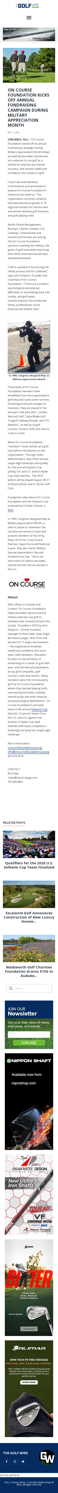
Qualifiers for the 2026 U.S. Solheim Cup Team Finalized (29, 864)
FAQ (6, 1482)
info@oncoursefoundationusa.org (28, 752)
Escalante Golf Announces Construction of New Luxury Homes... (29, 917)
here (10, 510)
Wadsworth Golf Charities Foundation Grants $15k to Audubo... (29, 971)
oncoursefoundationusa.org (25, 747)
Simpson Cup (39, 709)
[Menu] (29, 17)
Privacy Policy (18, 1482)
